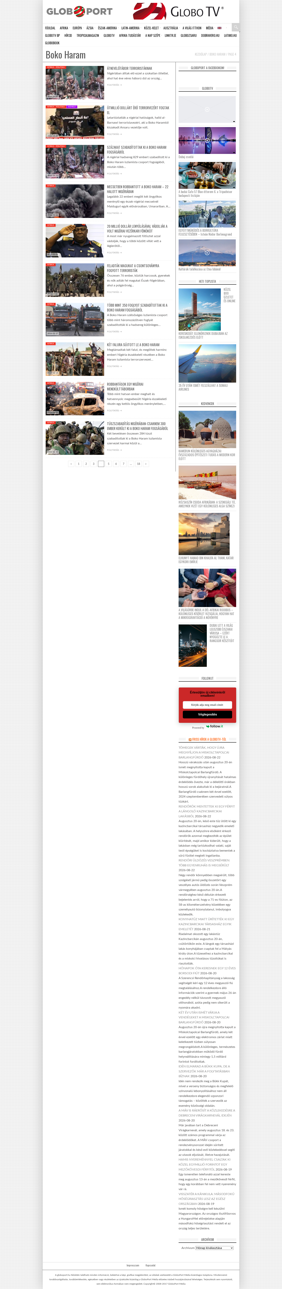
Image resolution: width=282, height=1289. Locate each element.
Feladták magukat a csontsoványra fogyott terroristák (133, 268)
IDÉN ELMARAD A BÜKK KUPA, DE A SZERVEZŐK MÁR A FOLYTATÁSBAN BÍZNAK (204, 1071)
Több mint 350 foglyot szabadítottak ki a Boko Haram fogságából (137, 307)
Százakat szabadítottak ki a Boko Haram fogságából (136, 149)
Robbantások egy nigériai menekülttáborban (125, 386)
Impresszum (133, 1265)
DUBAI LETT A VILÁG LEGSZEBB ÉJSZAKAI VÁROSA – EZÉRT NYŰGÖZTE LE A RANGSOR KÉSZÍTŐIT (222, 633)
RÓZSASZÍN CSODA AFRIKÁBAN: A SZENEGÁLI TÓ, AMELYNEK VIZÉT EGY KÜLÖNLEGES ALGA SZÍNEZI (207, 504)
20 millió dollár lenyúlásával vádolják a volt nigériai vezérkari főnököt (137, 228)
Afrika (50, 186)
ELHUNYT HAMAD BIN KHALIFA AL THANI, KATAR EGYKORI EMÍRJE (206, 560)
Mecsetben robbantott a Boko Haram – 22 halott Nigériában (137, 189)
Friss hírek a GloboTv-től (209, 739)
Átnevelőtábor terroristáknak (129, 68)
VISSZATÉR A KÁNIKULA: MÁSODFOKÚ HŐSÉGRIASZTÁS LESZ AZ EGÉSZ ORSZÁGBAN (206, 1199)
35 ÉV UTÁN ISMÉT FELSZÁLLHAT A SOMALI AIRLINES (203, 387)
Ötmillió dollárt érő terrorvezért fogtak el (138, 110)
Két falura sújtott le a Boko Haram (133, 344)
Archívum (188, 1248)
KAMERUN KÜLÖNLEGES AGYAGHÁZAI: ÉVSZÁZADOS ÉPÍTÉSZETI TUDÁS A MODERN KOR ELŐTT (207, 455)
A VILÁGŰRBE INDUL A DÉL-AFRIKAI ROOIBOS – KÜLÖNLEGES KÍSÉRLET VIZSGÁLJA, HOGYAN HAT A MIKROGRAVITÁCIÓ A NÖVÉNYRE (206, 614)
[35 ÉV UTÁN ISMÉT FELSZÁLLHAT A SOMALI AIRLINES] (209, 363)
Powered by (198, 727)
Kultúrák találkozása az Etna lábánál (200, 269)
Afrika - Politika (56, 67)
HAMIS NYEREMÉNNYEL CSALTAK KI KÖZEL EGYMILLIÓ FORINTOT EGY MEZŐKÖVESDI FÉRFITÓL (204, 1164)
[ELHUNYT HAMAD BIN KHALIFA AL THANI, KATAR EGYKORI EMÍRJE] (206, 533)
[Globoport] (79, 11)
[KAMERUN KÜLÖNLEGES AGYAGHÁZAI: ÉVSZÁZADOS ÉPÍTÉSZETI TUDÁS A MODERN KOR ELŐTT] (209, 429)
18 (138, 464)
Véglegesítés (207, 714)
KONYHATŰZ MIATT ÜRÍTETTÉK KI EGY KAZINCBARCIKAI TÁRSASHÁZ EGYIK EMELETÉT (206, 924)
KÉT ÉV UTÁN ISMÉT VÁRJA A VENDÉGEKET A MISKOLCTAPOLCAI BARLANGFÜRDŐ (204, 1017)
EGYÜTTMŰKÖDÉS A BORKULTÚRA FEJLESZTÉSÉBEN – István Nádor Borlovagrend (205, 232)
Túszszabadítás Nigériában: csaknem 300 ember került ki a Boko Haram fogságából (137, 426)
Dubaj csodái (186, 156)
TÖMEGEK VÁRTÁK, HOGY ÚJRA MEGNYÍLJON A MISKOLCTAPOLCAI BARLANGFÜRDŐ (204, 752)
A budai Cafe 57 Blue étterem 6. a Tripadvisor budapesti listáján (205, 193)
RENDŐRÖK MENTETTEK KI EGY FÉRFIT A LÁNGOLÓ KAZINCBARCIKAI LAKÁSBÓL (207, 811)
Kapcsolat (151, 1265)
